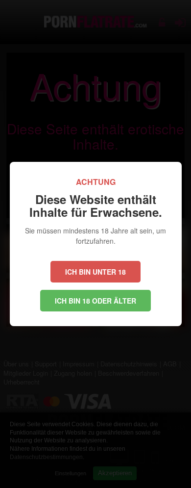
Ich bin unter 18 (95, 272)
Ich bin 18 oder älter (95, 301)
